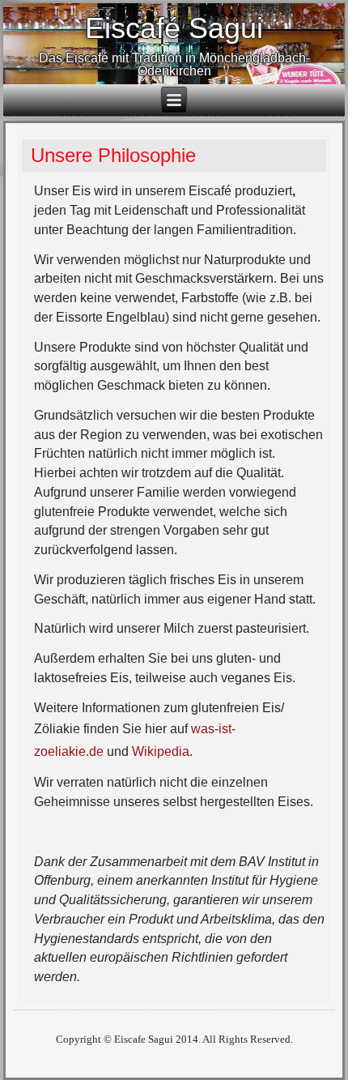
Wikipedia (160, 751)
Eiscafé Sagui (174, 28)
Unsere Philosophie (113, 155)
